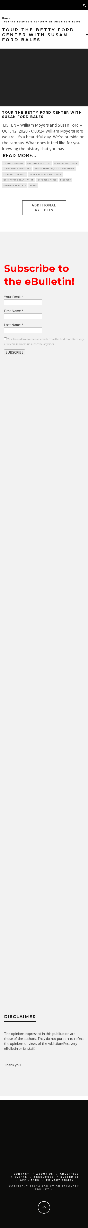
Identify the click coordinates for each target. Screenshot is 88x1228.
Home (6, 18)
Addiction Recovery (39, 163)
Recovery (65, 180)
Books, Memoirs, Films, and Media (54, 169)
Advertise (69, 1174)
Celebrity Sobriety (14, 174)
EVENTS (21, 1177)
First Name (14, 311)
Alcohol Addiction (65, 163)
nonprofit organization (18, 180)
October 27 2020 (47, 180)
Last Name (13, 325)
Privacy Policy (60, 1180)
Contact (21, 1174)
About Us (44, 1174)
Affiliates (29, 1180)
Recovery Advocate (14, 185)
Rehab (33, 185)
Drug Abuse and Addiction (45, 174)
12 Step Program (13, 163)
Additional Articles (44, 207)
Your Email (13, 297)
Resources (44, 1177)
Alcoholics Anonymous (17, 169)
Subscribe (69, 1177)
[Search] (84, 5)
